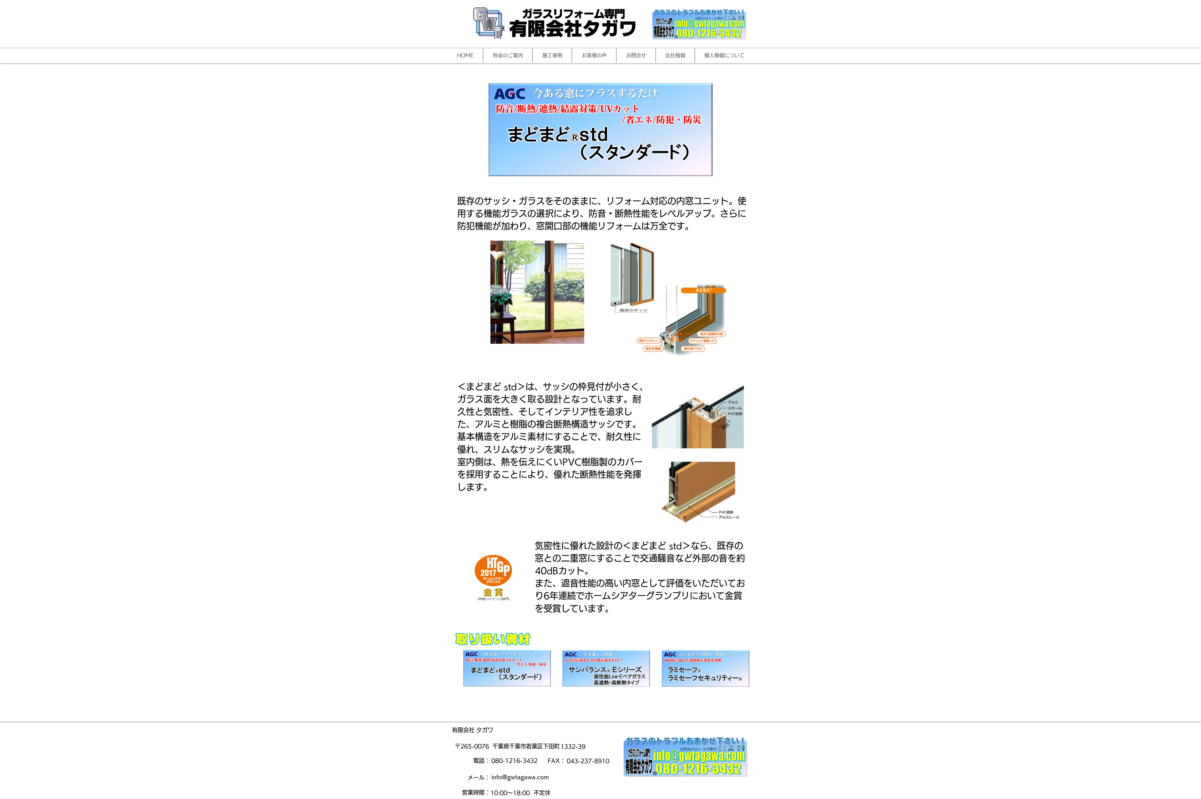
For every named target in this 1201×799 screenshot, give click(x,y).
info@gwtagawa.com (520, 777)
